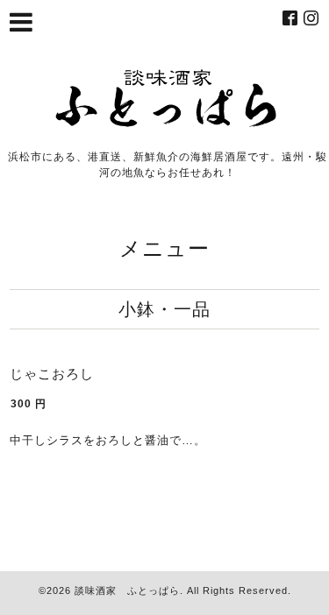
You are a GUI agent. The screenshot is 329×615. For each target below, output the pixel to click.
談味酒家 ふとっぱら (127, 590)
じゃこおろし (52, 373)
